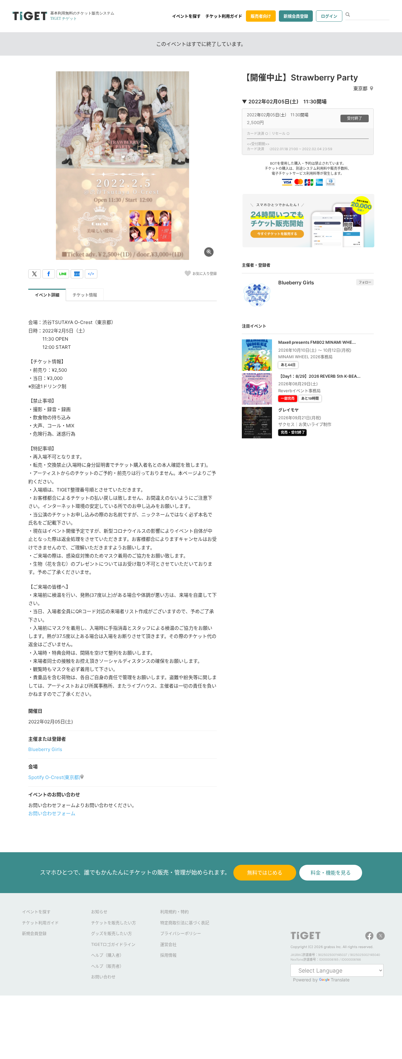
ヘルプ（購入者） (107, 954)
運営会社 (168, 944)
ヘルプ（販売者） (107, 965)
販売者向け (261, 16)
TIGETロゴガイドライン (113, 944)
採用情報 (168, 954)
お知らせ (99, 911)
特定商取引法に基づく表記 (184, 922)
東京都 (360, 88)
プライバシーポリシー (180, 933)
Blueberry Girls (45, 749)
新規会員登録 (296, 16)
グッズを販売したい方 (111, 933)
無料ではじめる (264, 873)
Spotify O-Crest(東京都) (54, 777)
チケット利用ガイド (223, 16)
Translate (340, 979)
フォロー (365, 282)
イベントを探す (186, 16)
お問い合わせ (103, 976)
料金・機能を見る (331, 873)
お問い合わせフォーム (51, 813)
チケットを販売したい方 (113, 922)
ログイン (329, 16)
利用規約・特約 (174, 911)
